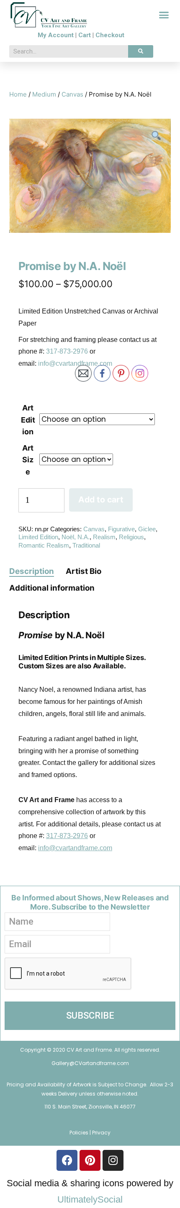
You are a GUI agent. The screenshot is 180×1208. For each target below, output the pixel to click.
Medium (44, 94)
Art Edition (28, 419)
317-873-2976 (67, 351)
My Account (56, 35)
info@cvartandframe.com (75, 363)
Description (31, 571)
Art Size (27, 459)
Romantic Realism (43, 545)
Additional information (52, 588)
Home (18, 94)
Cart (84, 35)
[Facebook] (67, 1160)
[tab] (31, 571)
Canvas (72, 94)
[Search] (140, 51)
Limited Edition (38, 536)
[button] (164, 15)
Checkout (109, 35)
